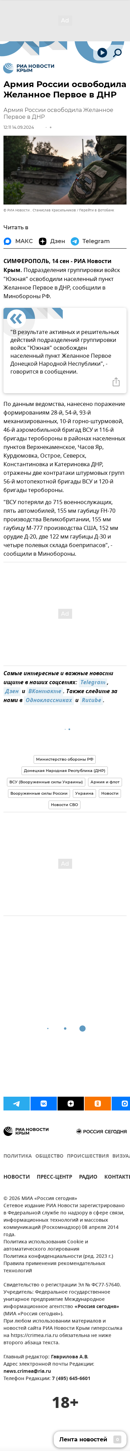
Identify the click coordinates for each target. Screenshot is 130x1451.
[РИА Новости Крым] (28, 68)
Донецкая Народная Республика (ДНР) (64, 770)
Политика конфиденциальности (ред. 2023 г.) (58, 1257)
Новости (110, 793)
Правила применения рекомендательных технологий (54, 1267)
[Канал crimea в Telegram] (16, 1103)
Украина (84, 793)
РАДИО (88, 1178)
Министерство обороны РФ (64, 759)
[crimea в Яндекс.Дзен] (71, 1103)
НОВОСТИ (16, 1178)
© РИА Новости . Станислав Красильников (39, 210)
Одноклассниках (49, 700)
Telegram (92, 682)
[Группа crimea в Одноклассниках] (98, 1103)
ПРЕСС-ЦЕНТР (54, 1178)
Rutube (91, 700)
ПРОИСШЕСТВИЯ (88, 1156)
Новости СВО (64, 804)
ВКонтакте (44, 691)
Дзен (12, 691)
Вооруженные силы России (39, 793)
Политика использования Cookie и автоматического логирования (45, 1245)
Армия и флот (105, 782)
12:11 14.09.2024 (18, 127)
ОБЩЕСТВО (49, 1156)
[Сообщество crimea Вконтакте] (44, 1103)
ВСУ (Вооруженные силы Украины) (46, 782)
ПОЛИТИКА (17, 1156)
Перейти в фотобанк (96, 210)
